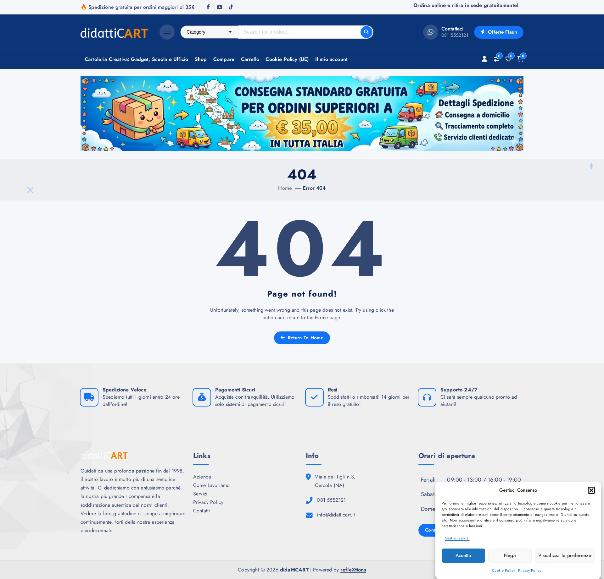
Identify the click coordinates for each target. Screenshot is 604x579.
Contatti (201, 510)
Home (285, 188)
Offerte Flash (501, 32)
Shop (201, 59)
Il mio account (331, 59)
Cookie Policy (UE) (287, 59)
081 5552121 (455, 35)
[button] (591, 490)
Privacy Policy (529, 570)
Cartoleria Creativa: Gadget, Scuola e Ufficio (136, 59)
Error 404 (314, 188)
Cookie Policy (503, 570)
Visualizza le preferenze (564, 555)
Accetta (463, 555)
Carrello (250, 59)
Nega (510, 555)
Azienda (202, 476)
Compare (223, 59)
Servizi (200, 493)
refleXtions (353, 569)
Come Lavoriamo (211, 485)
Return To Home (304, 337)
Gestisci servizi (457, 538)
